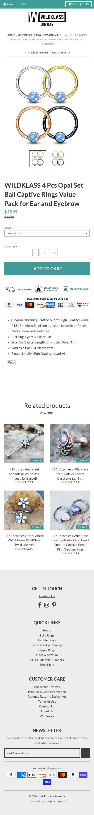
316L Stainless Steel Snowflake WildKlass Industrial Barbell (24, 473)
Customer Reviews (47, 686)
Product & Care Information (47, 691)
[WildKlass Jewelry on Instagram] (46, 605)
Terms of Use (47, 701)
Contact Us (47, 596)
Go (85, 753)
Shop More (47, 664)
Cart (80, 4)
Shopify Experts (55, 801)
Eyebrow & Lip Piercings (47, 645)
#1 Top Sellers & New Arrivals (39, 35)
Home (11, 35)
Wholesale (47, 716)
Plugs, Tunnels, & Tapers (47, 660)
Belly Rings (47, 635)
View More (47, 413)
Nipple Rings (47, 650)
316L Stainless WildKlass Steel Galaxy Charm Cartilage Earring (70, 473)
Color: (8, 227)
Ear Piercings (47, 640)
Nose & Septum (47, 655)
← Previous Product (36, 52)
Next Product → (61, 52)
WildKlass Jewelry (52, 796)
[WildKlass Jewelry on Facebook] (39, 605)
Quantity (10, 246)
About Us (47, 711)
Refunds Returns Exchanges (47, 696)
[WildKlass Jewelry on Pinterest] (54, 605)
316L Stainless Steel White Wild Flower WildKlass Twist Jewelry (24, 540)
